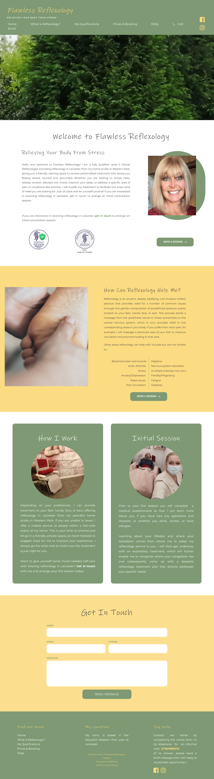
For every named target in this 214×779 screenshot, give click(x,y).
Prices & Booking (28, 748)
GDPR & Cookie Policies (107, 765)
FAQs (21, 753)
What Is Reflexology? (31, 739)
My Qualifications (28, 744)
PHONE (113, 641)
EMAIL (50, 641)
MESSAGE (52, 658)
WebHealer (113, 761)
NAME (50, 625)
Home (21, 735)
